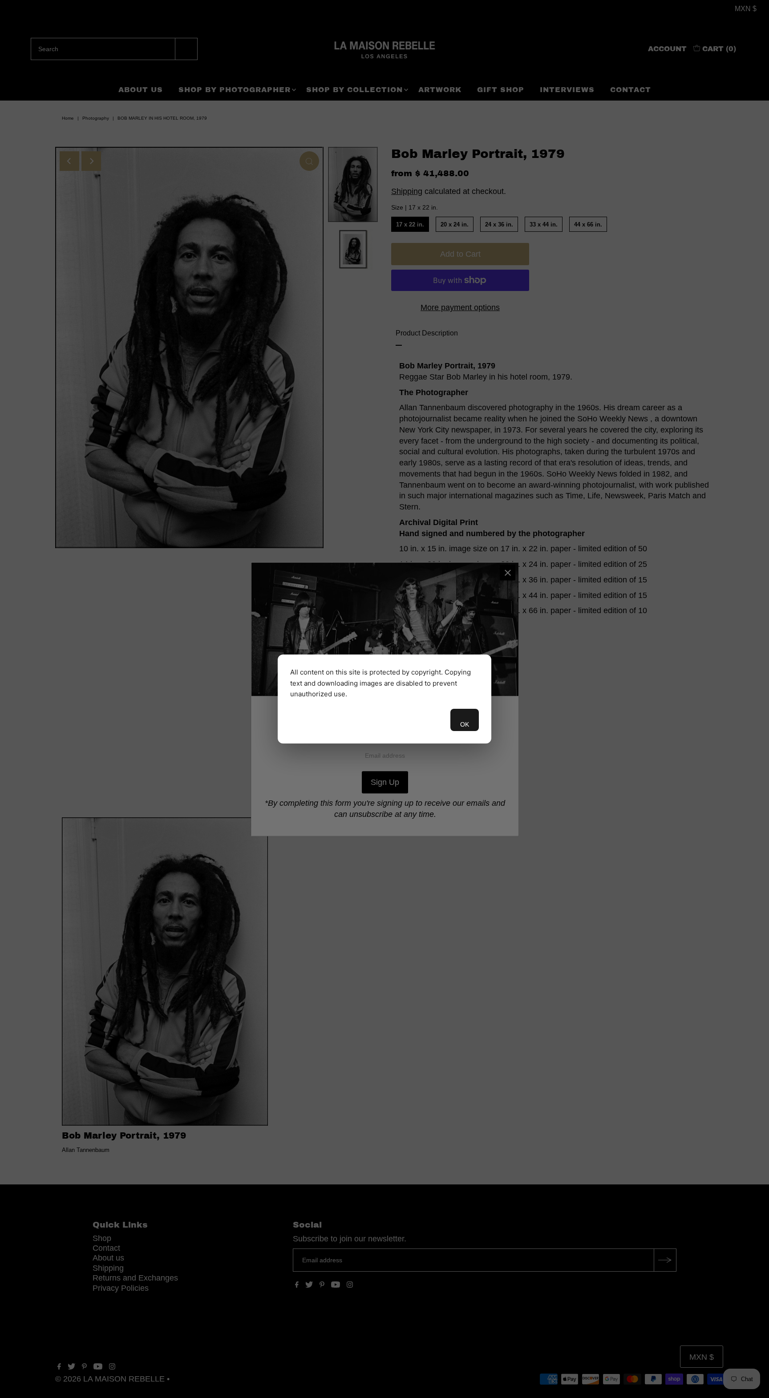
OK (464, 724)
